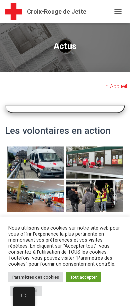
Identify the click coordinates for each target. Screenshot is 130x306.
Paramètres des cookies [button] (35, 277)
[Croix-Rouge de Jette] (16, 11)
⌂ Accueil (116, 86)
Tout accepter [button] (83, 277)
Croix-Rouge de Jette (56, 11)
